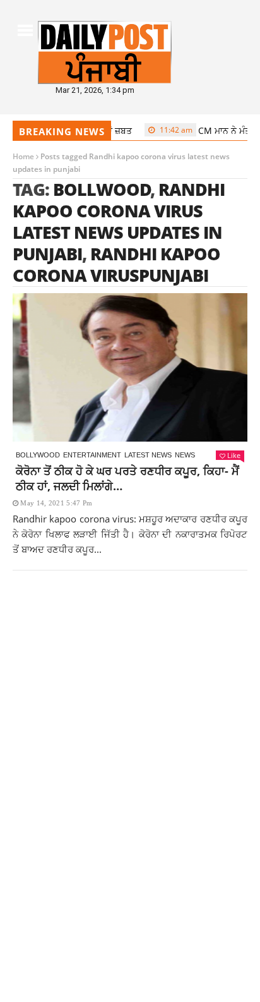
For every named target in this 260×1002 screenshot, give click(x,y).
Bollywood (38, 455)
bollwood (102, 189)
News (185, 455)
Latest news (148, 455)
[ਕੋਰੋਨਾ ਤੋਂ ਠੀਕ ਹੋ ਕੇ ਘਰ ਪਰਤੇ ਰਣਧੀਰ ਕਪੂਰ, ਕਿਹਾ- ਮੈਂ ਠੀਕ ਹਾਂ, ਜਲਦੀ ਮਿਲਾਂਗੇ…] (130, 367)
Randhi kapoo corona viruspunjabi (116, 264)
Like (233, 455)
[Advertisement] (130, 737)
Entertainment (92, 455)
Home (23, 156)
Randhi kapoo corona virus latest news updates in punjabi (119, 221)
